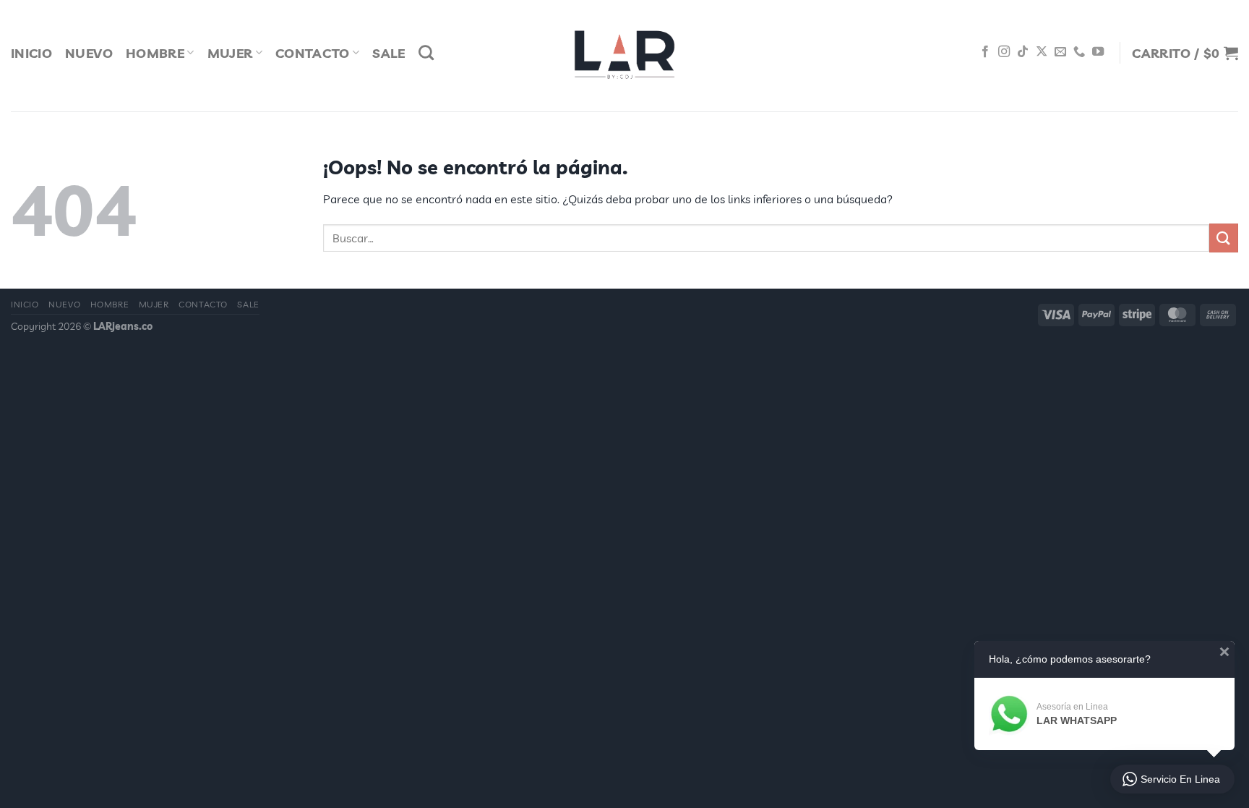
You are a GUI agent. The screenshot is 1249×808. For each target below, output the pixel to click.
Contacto (312, 53)
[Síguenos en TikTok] (1023, 52)
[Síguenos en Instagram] (1004, 52)
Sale (388, 53)
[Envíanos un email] (1060, 52)
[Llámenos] (1079, 52)
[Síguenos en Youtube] (1098, 52)
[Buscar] (426, 52)
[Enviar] (1223, 238)
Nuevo (89, 53)
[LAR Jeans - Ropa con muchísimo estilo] (624, 56)
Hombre (155, 53)
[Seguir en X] (1041, 52)
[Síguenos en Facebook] (985, 52)
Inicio (31, 53)
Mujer (230, 53)
